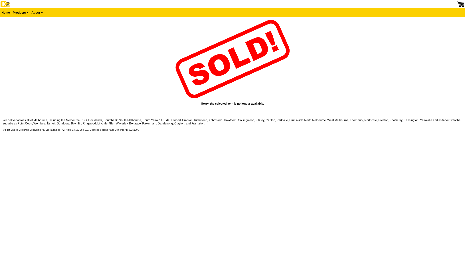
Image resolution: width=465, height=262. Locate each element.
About (36, 12)
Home (5, 12)
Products (20, 12)
